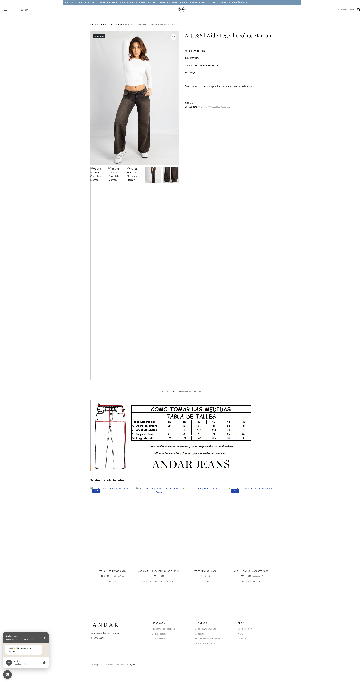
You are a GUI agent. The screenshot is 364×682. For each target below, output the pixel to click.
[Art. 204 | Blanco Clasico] (205, 526)
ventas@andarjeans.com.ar (105, 633)
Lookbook (243, 638)
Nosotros (201, 623)
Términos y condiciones (207, 638)
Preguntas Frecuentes (163, 628)
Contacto (199, 633)
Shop (241, 623)
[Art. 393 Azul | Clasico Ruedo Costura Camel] (158, 526)
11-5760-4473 (98, 638)
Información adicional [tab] (190, 391)
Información (159, 623)
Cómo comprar (159, 633)
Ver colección (245, 628)
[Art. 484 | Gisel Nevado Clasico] (112, 526)
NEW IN (242, 633)
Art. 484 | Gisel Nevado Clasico (113, 571)
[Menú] (5, 9)
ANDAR (106, 625)
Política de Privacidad (206, 643)
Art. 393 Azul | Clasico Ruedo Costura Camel (158, 571)
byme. (132, 664)
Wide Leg (225, 107)
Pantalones (214, 107)
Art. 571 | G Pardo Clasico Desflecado (251, 571)
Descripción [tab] (168, 391)
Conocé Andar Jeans (205, 628)
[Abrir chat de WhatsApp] (7, 674)
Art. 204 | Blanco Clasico (205, 571)
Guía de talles (159, 638)
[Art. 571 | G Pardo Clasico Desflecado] (251, 526)
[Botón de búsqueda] (72, 9)
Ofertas (202, 107)
